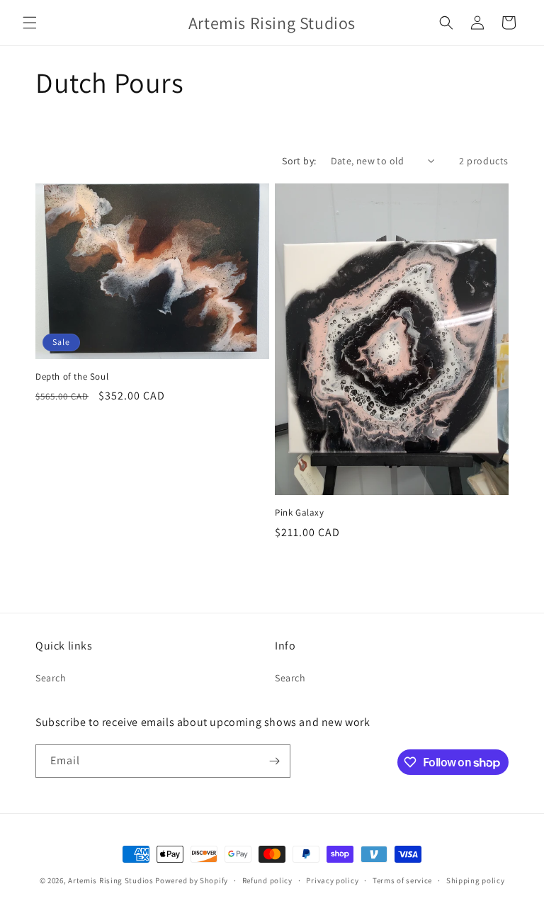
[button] (29, 22)
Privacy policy (332, 880)
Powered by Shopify (191, 880)
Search (51, 677)
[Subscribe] (274, 761)
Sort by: (299, 160)
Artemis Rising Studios (110, 880)
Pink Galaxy (299, 512)
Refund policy (267, 880)
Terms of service (402, 880)
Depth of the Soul (71, 376)
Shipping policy (475, 880)
